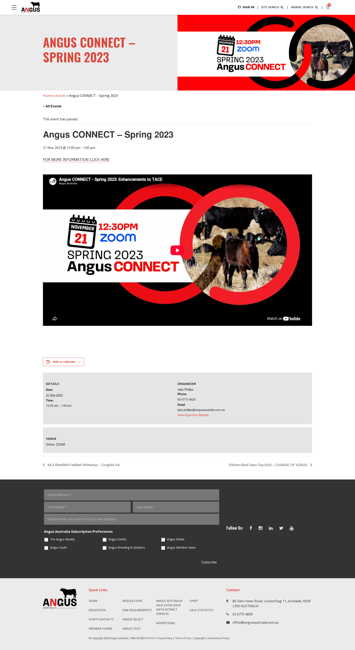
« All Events (52, 106)
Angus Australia (119, 638)
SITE (270, 7)
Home (47, 95)
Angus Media (175, 539)
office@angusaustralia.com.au (256, 622)
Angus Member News (181, 547)
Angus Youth (58, 547)
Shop (194, 601)
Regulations (132, 601)
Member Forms (100, 628)
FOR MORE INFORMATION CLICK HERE (76, 159)
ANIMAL (302, 7)
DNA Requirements (137, 610)
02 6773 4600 (243, 614)
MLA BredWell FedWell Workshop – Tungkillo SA (83, 464)
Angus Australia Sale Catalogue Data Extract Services (169, 607)
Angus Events (117, 539)
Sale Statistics (201, 610)
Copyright (199, 638)
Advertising (165, 623)
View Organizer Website (193, 415)
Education (97, 610)
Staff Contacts (101, 619)
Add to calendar (64, 362)
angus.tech (131, 628)
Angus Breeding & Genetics (126, 547)
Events (60, 95)
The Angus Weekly (62, 539)
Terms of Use (183, 638)
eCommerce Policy (218, 638)
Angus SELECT (132, 619)
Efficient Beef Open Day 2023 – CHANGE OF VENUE (268, 464)
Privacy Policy (164, 638)
